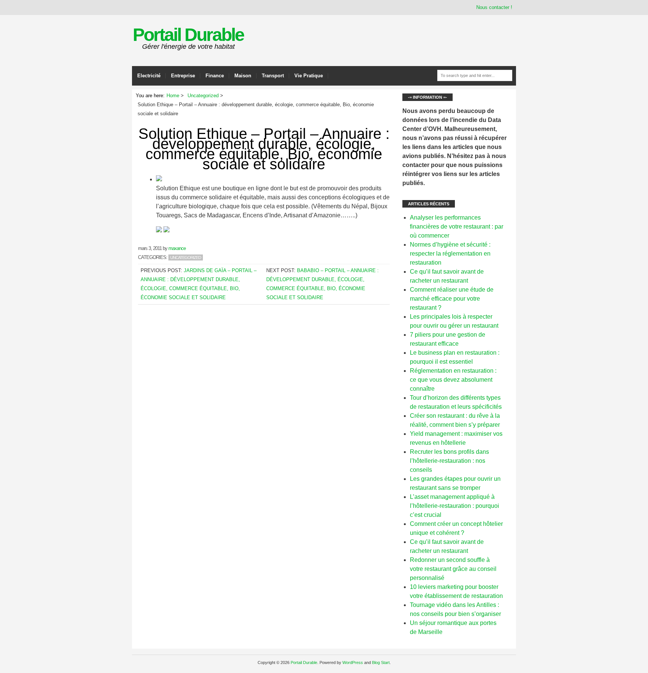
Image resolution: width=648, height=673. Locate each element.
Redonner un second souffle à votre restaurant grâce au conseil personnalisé (453, 569)
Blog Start (381, 662)
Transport (273, 75)
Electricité (148, 75)
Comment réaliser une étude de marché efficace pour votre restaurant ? (452, 298)
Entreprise (183, 75)
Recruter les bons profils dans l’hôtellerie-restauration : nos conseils (449, 461)
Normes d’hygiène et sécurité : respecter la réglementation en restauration (450, 253)
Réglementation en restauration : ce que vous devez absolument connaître (453, 379)
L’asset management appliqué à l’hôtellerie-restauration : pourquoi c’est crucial (454, 506)
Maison (242, 75)
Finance (215, 75)
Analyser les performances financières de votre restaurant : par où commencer (456, 226)
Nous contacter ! (494, 7)
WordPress (352, 662)
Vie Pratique (308, 75)
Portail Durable (188, 35)
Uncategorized (185, 257)
